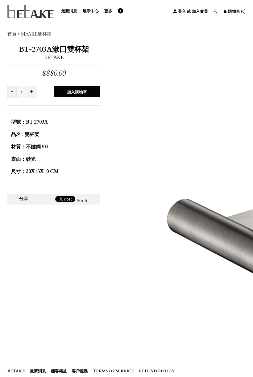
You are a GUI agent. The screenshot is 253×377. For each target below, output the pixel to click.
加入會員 (200, 11)
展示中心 (91, 11)
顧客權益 (59, 371)
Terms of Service (113, 371)
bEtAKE (16, 371)
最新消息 (69, 11)
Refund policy (157, 371)
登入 (182, 11)
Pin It (82, 200)
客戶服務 (80, 371)
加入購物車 (77, 92)
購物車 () (236, 11)
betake (54, 57)
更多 (108, 11)
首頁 (12, 34)
